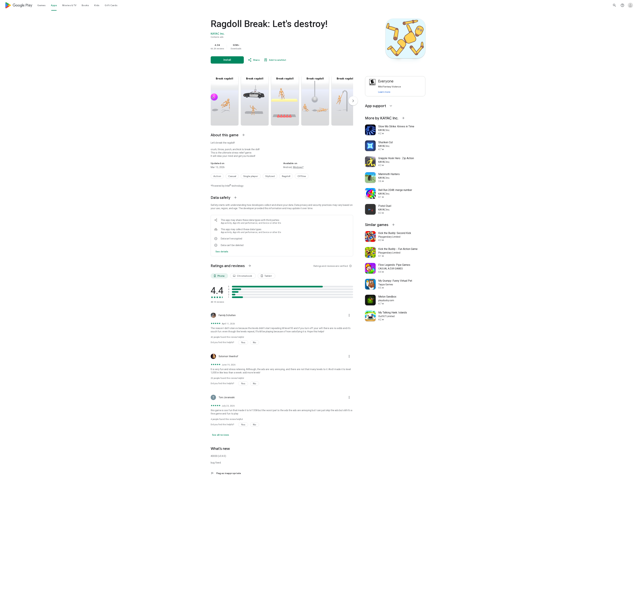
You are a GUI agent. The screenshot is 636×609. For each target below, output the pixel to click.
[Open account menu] (630, 5)
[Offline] (302, 176)
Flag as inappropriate (226, 473)
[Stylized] (270, 176)
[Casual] (232, 176)
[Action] (217, 176)
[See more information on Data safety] (235, 198)
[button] (224, 100)
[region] (277, 46)
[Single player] (251, 176)
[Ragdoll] (286, 176)
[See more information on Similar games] (393, 225)
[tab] (41, 5)
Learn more (384, 91)
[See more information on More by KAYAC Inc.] (403, 118)
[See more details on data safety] (222, 251)
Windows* (298, 167)
